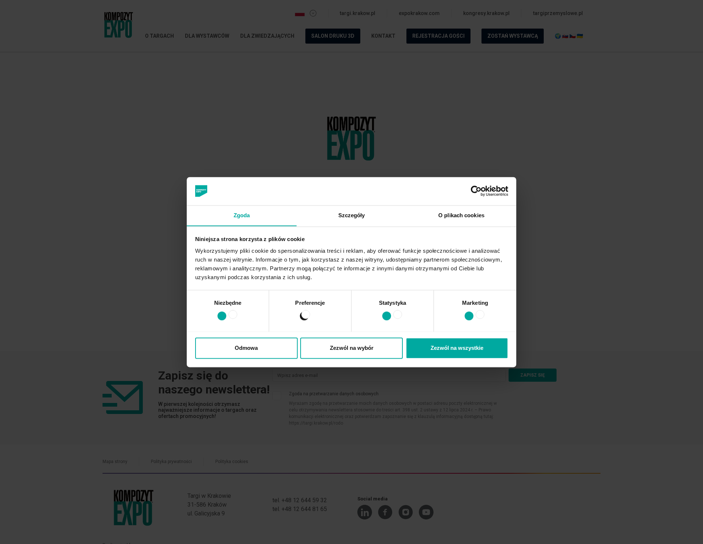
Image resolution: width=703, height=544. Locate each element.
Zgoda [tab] (242, 215)
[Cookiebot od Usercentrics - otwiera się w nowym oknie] (476, 190)
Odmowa (246, 348)
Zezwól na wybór (351, 348)
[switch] (302, 317)
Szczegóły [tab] (351, 215)
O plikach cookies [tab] (461, 215)
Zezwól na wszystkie (457, 348)
